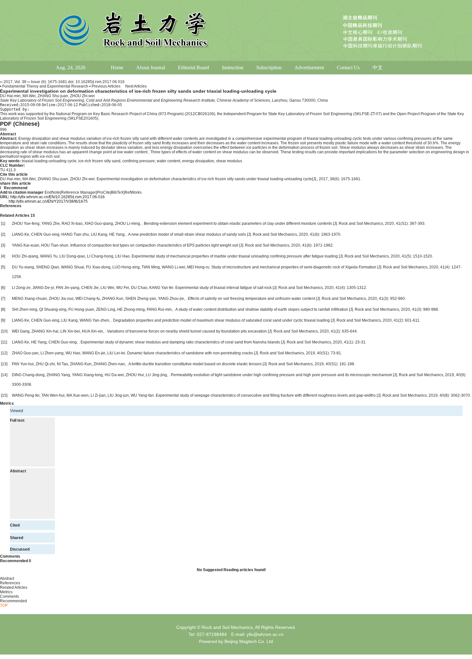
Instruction (232, 67)
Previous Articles (106, 86)
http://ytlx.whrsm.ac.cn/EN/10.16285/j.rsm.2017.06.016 (57, 197)
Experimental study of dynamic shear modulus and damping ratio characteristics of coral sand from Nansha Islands (181, 342)
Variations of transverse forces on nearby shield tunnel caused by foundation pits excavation (187, 331)
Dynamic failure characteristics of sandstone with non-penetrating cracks (190, 353)
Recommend (15, 188)
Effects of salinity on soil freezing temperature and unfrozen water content (252, 298)
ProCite (103, 192)
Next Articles (136, 86)
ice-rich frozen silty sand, (100, 161)
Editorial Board (193, 67)
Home (117, 67)
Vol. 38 (20, 82)
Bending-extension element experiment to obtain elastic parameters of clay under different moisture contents (238, 223)
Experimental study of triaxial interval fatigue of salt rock (224, 287)
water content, (169, 161)
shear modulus (229, 161)
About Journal (150, 67)
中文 (377, 67)
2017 (8, 82)
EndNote (52, 192)
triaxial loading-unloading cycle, (50, 161)
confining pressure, (139, 161)
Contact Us (348, 67)
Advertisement (309, 67)
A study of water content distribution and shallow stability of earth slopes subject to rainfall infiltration (262, 309)
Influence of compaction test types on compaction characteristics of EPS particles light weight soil (154, 245)
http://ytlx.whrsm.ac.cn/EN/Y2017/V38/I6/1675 (48, 201)
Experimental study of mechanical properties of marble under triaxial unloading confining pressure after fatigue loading (235, 256)
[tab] (236, 134)
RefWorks (133, 192)
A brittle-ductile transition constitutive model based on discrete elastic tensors (195, 364)
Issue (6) (38, 82)
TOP (4, 605)
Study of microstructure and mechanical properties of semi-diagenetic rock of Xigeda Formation (294, 267)
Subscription (269, 67)
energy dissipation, (199, 161)
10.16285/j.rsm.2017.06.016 (100, 82)
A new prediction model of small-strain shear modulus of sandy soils (187, 234)
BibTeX (117, 192)
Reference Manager (78, 192)
